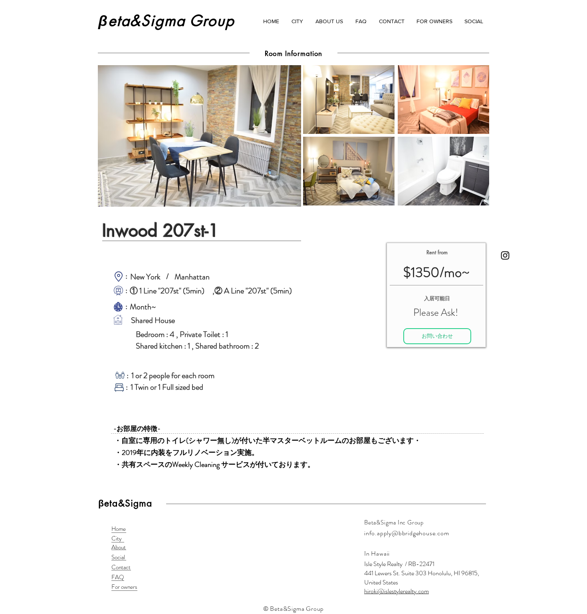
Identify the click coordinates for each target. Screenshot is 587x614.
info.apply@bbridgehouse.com (406, 533)
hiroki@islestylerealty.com (396, 591)
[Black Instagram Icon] (505, 255)
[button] (297, 21)
